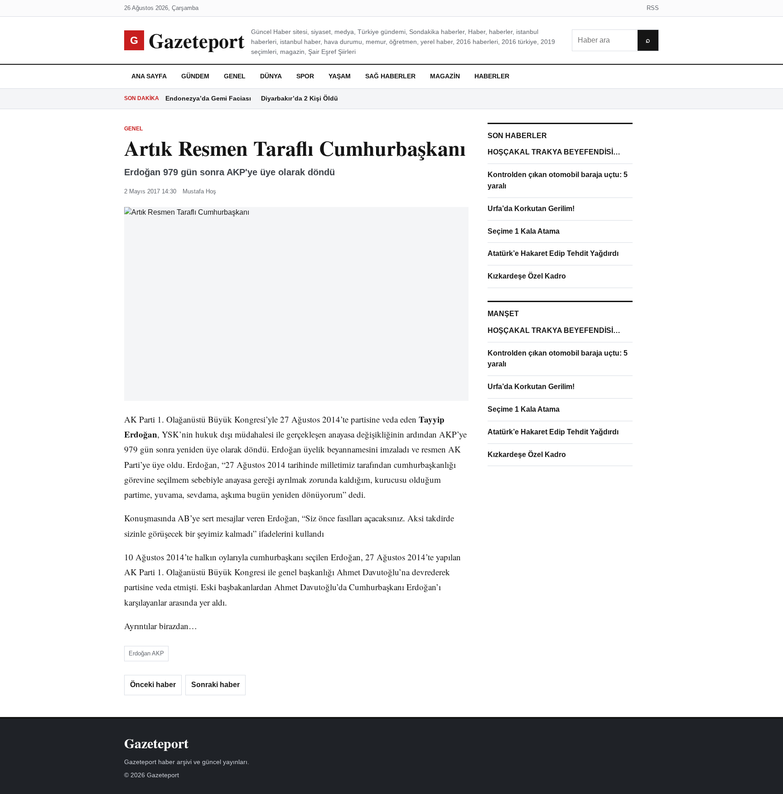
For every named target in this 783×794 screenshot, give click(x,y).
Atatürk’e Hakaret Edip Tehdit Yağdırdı (553, 253)
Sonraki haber (215, 684)
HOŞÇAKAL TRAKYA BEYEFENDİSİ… (554, 152)
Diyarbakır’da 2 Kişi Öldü (299, 98)
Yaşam (340, 76)
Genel (235, 76)
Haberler (491, 76)
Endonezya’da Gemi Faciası (208, 98)
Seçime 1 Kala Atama (524, 231)
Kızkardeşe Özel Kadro (527, 276)
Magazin (445, 76)
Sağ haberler (390, 76)
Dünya (271, 76)
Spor (305, 76)
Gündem (195, 76)
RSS (653, 8)
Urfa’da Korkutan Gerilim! (531, 208)
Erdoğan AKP (146, 653)
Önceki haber (153, 684)
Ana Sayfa (149, 76)
